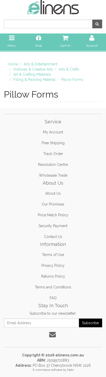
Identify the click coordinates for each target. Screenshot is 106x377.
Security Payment (53, 226)
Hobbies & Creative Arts (33, 69)
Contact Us (53, 237)
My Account (53, 132)
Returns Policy (53, 276)
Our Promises (53, 204)
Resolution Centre (53, 164)
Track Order (53, 154)
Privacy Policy (53, 265)
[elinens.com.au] (53, 7)
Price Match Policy (53, 215)
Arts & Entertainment (40, 64)
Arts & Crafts (69, 69)
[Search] (97, 24)
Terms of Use (53, 255)
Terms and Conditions (53, 287)
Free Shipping (53, 143)
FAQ (53, 298)
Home (13, 64)
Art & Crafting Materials (32, 74)
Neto (70, 370)
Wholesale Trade (53, 175)
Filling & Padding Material (34, 80)
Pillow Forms (72, 80)
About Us (53, 193)
